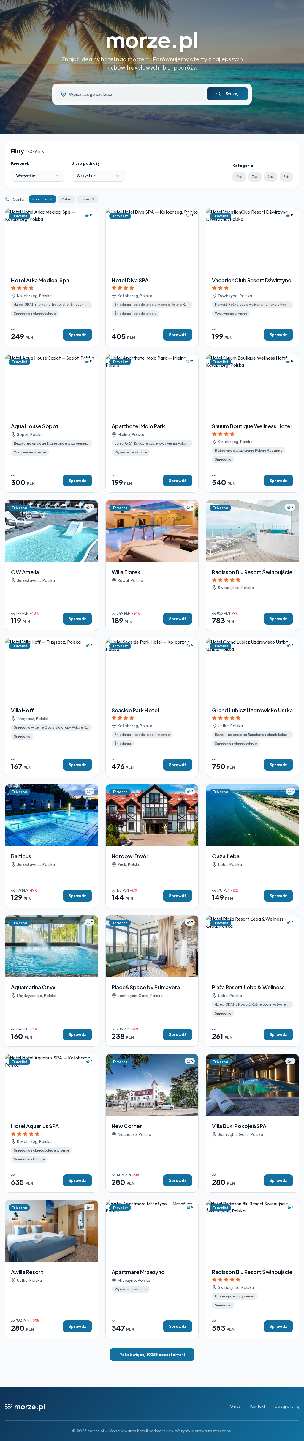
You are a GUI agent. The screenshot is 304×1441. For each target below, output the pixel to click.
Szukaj (232, 93)
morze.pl (152, 39)
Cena (84, 199)
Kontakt (257, 1406)
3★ (255, 176)
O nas (235, 1406)
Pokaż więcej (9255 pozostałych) (152, 1354)
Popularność (42, 199)
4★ (270, 176)
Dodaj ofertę (287, 1406)
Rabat (66, 199)
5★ (286, 176)
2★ (239, 176)
